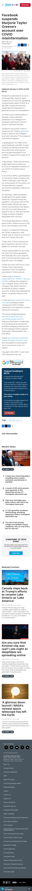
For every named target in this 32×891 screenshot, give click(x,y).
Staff (5, 776)
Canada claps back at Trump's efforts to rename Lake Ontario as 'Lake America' (15, 595)
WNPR (12, 759)
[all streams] (29, 888)
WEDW (14, 757)
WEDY (18, 757)
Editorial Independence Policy (13, 860)
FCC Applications (9, 853)
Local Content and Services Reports (15, 868)
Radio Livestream (9, 814)
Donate (26, 5)
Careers (6, 791)
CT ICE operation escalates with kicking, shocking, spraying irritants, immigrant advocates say (17, 513)
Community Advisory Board (12, 783)
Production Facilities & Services (13, 864)
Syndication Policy (9, 856)
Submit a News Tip (9, 802)
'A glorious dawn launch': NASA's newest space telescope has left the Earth (14, 709)
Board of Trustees (9, 779)
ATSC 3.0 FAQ (18, 761)
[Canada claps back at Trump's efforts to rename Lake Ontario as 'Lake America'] (15, 577)
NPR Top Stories (14, 420)
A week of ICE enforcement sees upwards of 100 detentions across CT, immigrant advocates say (17, 491)
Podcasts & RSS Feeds (11, 810)
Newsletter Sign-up (10, 806)
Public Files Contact (9, 761)
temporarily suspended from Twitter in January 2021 (16, 278)
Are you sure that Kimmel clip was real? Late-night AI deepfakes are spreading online (15, 649)
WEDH (5, 757)
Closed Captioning (9, 849)
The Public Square (9, 872)
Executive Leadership (10, 772)
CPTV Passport (8, 825)
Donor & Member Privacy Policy (13, 834)
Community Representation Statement (16, 817)
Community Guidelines (11, 821)
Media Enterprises (9, 787)
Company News (9, 768)
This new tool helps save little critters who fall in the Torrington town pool (16, 502)
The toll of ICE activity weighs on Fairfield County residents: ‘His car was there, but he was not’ (17, 526)
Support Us (7, 798)
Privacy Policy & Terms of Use (13, 837)
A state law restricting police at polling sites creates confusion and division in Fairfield (17, 479)
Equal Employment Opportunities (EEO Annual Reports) (16, 829)
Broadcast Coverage (10, 845)
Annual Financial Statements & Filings (15, 841)
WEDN (9, 757)
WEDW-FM (7, 759)
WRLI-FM (21, 759)
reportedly (24, 131)
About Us (6, 764)
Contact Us (7, 795)
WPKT (16, 759)
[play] (3, 889)
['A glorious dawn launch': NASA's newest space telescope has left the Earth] (15, 691)
